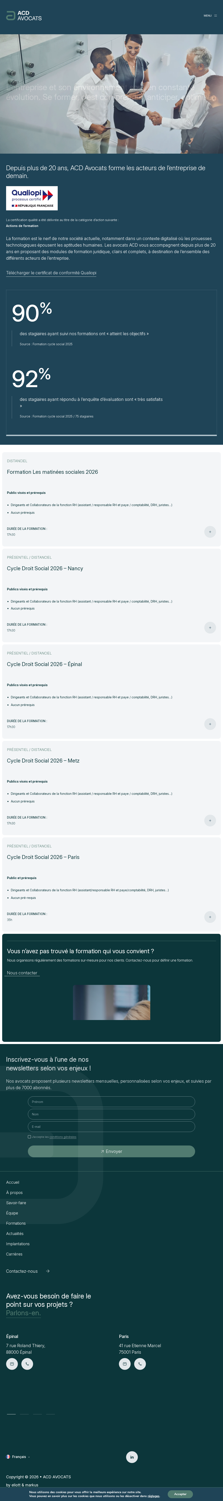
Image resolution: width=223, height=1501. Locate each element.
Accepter (180, 1494)
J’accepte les (54, 1137)
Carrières (14, 1254)
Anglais (18, 1463)
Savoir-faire (16, 1202)
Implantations (18, 1244)
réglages (153, 1496)
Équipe (12, 1213)
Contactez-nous (22, 1271)
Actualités (15, 1233)
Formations (16, 1223)
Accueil (12, 1182)
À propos (14, 1192)
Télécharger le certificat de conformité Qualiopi (51, 272)
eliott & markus (25, 1485)
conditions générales (62, 1137)
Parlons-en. (23, 1313)
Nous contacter (22, 972)
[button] (11, 1414)
